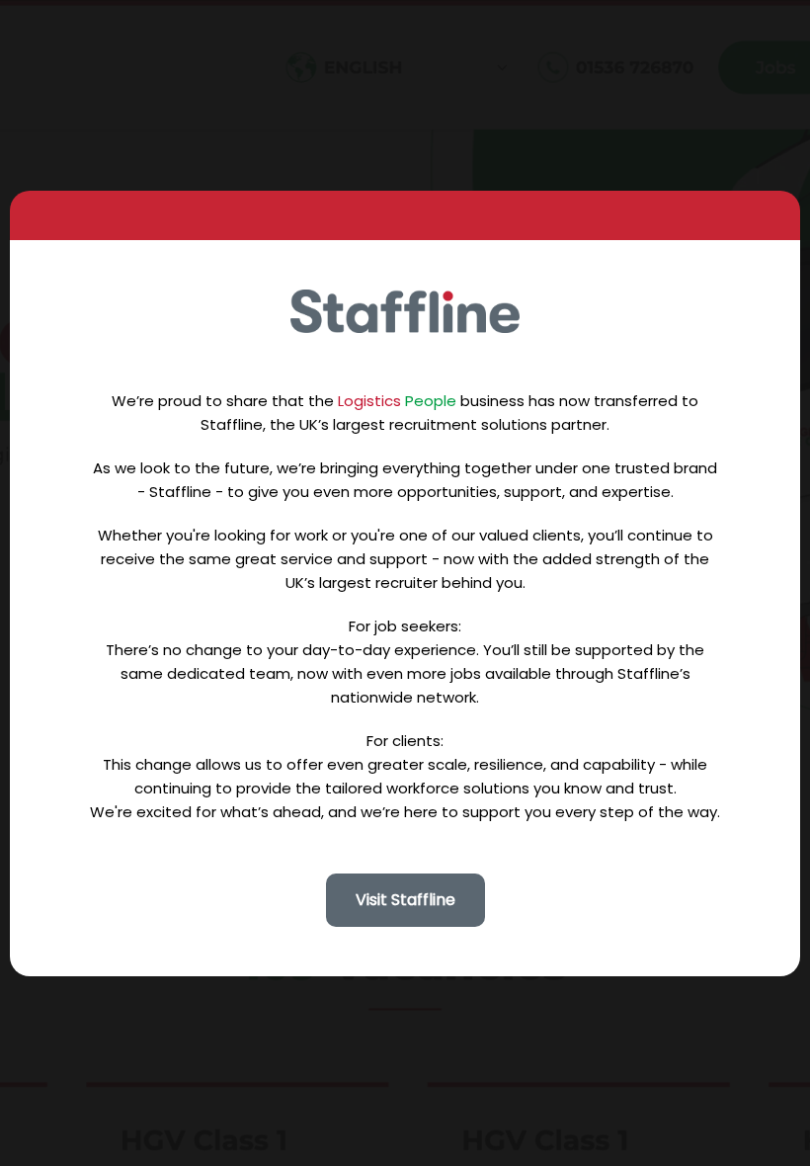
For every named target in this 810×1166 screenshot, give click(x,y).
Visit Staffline (405, 899)
